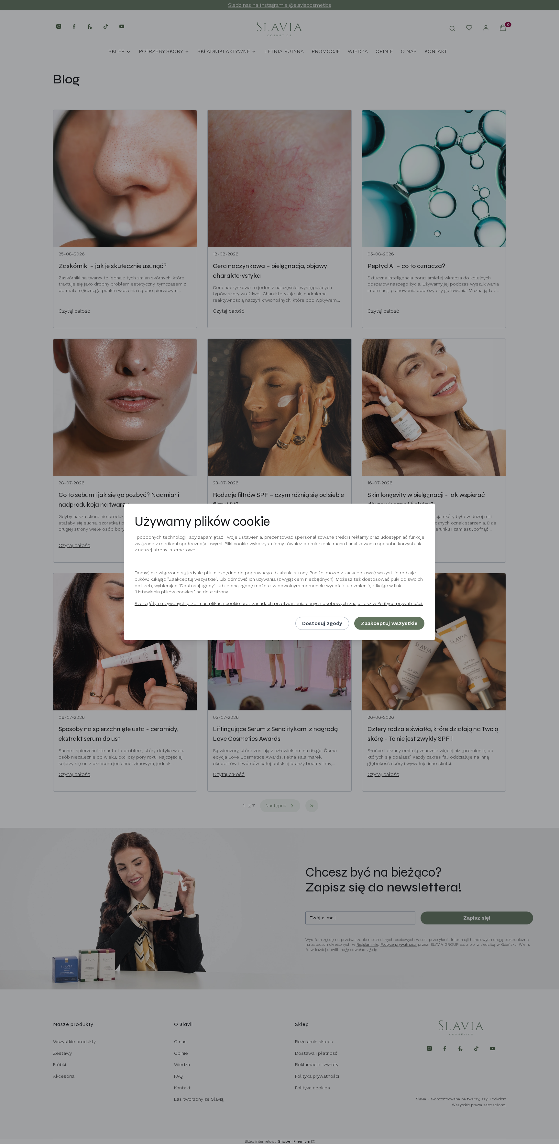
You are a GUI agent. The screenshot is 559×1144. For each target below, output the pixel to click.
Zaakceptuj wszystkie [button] (389, 623)
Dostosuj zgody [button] (322, 623)
